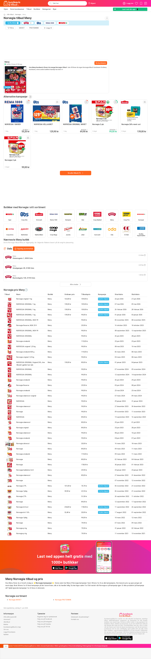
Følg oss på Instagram (44, 621)
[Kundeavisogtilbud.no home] (12, 3)
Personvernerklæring (75, 646)
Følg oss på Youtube (44, 624)
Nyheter (6, 634)
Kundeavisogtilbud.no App (12, 627)
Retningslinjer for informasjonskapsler (95, 646)
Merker (6, 624)
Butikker (37, 9)
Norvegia (18, 14)
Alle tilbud (10, 14)
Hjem (6, 9)
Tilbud (28, 9)
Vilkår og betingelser (61, 646)
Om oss (6, 629)
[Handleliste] (145, 3)
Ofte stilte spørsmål (10, 617)
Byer (54, 9)
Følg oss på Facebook (44, 619)
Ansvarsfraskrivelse (47, 646)
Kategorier (46, 9)
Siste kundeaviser (17, 9)
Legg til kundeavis (9, 632)
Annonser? (7, 619)
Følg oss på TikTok (43, 626)
